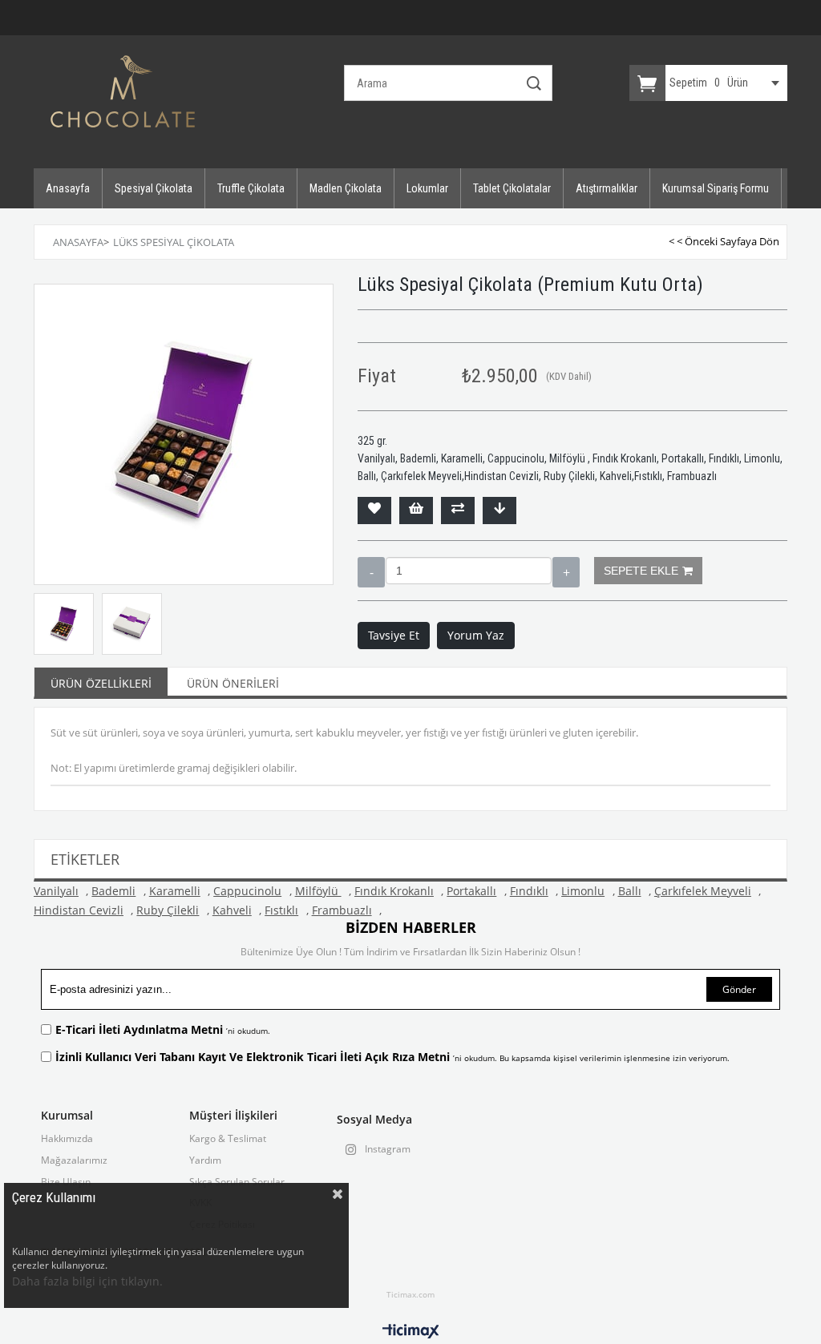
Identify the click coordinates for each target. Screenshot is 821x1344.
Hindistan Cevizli (78, 910)
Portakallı (471, 890)
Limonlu (583, 890)
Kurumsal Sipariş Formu (715, 188)
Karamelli (174, 890)
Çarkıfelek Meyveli (702, 890)
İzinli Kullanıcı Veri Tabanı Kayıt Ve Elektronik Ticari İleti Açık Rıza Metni (254, 1056)
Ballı (629, 890)
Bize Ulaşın (66, 1182)
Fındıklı (529, 890)
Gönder (739, 989)
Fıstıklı (281, 910)
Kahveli (232, 910)
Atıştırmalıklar (606, 188)
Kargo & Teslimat (227, 1138)
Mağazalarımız (74, 1160)
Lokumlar (427, 188)
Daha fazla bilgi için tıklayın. (87, 1281)
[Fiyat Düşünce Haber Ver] (499, 510)
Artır (566, 572)
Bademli (113, 890)
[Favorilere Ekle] (374, 510)
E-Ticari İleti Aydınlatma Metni (140, 1029)
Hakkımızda (67, 1138)
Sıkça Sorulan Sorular (237, 1182)
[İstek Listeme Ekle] (416, 510)
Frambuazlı (342, 910)
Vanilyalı (56, 890)
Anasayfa (68, 188)
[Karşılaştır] (458, 510)
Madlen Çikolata (345, 188)
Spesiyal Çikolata (153, 188)
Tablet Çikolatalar (512, 188)
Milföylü (318, 890)
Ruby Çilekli (167, 910)
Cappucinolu (247, 890)
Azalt (371, 572)
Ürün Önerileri (233, 683)
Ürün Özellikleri (101, 683)
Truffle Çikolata (251, 188)
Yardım (205, 1160)
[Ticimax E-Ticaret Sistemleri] (410, 1332)
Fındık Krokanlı (394, 890)
